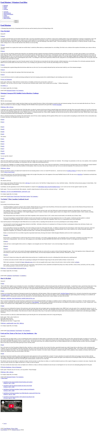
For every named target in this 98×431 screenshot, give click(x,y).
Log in (4, 423)
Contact (5, 15)
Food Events (17, 196)
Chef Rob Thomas (64, 293)
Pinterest (5, 6)
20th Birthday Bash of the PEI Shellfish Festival (49, 186)
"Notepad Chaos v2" (16, 429)
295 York (28, 183)
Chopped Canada (6, 294)
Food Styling (6, 16)
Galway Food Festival (9, 172)
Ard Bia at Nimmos (71, 170)
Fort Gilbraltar (35, 302)
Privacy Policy (14, 428)
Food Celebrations (11, 330)
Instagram (5, 5)
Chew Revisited (5, 31)
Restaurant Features (11, 90)
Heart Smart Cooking (25, 196)
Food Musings (6, 25)
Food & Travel (10, 196)
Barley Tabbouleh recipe (27, 262)
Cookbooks (9, 275)
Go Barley (77, 262)
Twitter (5, 8)
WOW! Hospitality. (57, 104)
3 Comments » (23, 275)
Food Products (15, 275)
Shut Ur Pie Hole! (6, 278)
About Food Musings (8, 14)
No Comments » (20, 90)
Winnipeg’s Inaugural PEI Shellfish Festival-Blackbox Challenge (20, 93)
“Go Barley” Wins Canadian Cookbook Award (15, 199)
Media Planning (7, 18)
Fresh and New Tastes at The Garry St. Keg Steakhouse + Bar (19, 333)
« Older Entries (4, 378)
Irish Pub (80, 174)
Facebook (5, 9)
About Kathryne (7, 13)
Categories (5, 11)
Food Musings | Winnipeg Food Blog (14, 2)
